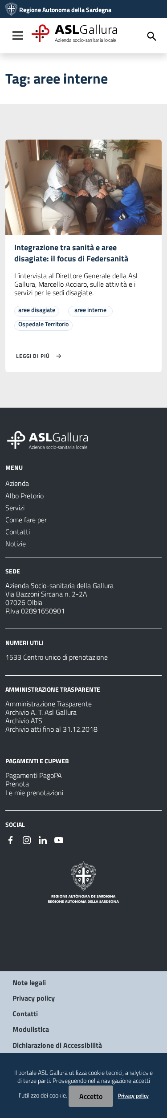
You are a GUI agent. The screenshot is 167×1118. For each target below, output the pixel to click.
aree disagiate (36, 309)
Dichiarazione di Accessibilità (57, 1045)
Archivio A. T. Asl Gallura (41, 712)
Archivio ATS (23, 720)
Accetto (90, 1096)
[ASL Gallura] (11, 10)
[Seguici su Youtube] (58, 839)
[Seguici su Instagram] (26, 839)
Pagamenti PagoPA (33, 775)
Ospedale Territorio (43, 324)
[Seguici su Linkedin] (42, 839)
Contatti (25, 1013)
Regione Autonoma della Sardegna (65, 10)
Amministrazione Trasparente (48, 703)
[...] (51, 438)
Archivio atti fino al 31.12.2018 (51, 729)
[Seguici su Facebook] (10, 839)
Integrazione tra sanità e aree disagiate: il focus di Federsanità (71, 252)
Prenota (17, 783)
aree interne (90, 309)
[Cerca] (152, 36)
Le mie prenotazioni (34, 792)
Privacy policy (33, 998)
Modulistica (30, 1029)
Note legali (29, 982)
